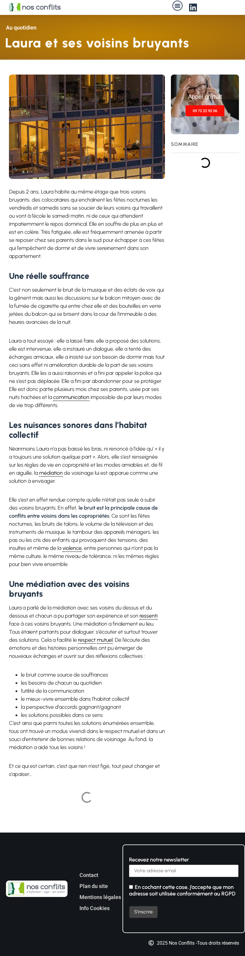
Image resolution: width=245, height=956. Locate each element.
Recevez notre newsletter (159, 859)
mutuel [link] (105, 640)
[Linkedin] (193, 7)
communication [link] (71, 397)
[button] (177, 6)
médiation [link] (51, 473)
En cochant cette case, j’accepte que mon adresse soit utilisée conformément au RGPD (182, 890)
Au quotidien (21, 27)
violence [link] (72, 548)
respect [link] (87, 640)
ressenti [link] (148, 615)
